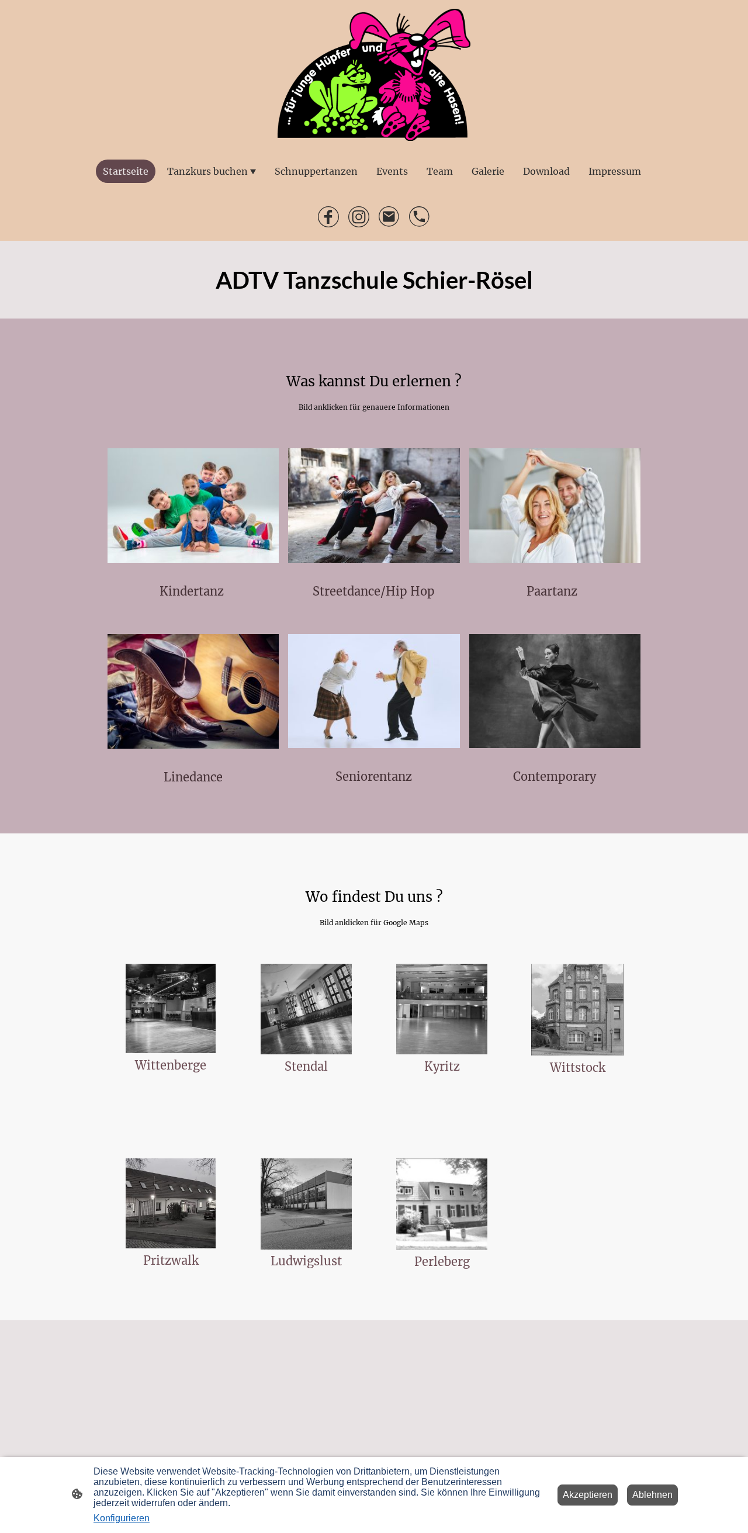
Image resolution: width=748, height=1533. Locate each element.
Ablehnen (652, 1495)
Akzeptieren (587, 1495)
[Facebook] (328, 216)
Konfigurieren (122, 1518)
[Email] (389, 216)
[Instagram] (358, 216)
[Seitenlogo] (374, 75)
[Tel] (419, 216)
